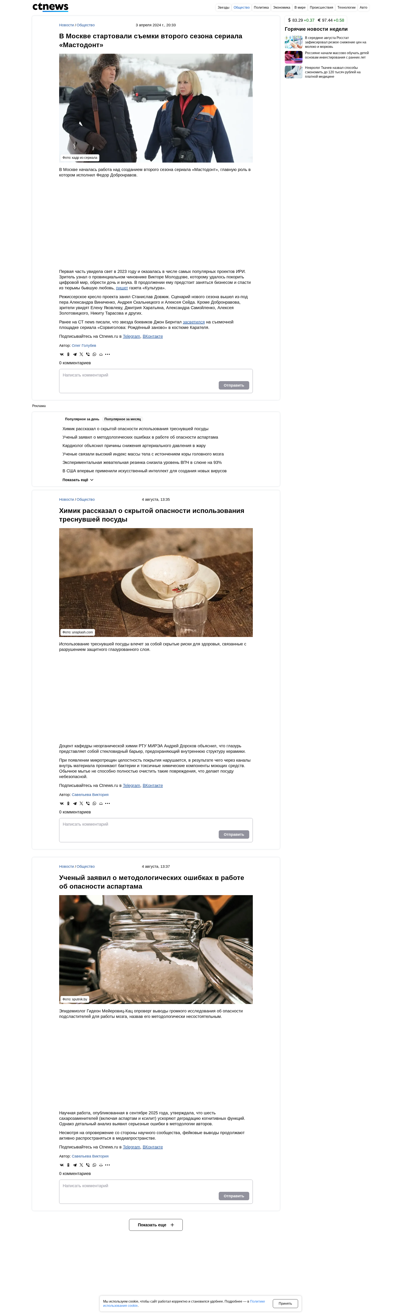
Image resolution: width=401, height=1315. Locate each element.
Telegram (131, 336)
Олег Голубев (84, 345)
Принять (285, 1303)
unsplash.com (82, 632)
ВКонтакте (153, 336)
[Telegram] (74, 354)
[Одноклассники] (68, 354)
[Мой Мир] (101, 354)
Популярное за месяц (122, 419)
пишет (122, 288)
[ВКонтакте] (61, 354)
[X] (81, 354)
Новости (67, 25)
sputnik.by (79, 999)
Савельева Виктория (90, 795)
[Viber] (88, 354)
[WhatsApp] (94, 354)
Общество (86, 25)
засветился (194, 322)
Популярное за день (82, 419)
